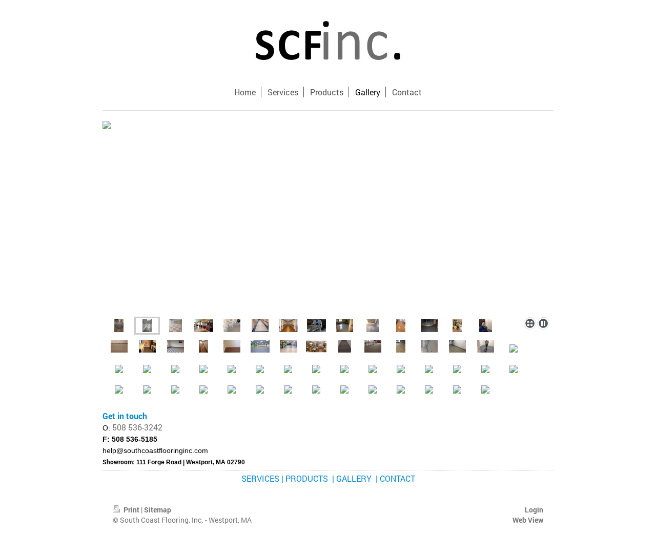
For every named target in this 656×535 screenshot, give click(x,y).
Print (131, 510)
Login (534, 510)
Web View (527, 520)
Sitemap (157, 510)
